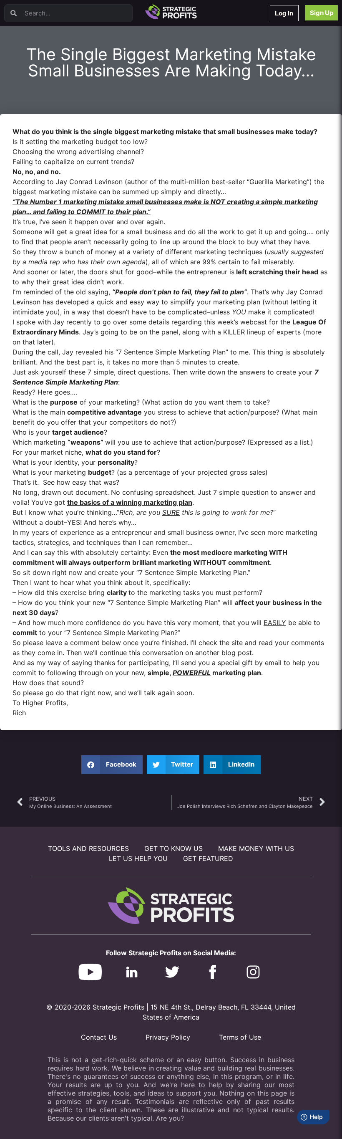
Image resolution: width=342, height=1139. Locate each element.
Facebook (38, 105)
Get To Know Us (173, 848)
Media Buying (43, 148)
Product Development (52, 61)
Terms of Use (240, 1037)
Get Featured (208, 858)
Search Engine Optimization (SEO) (66, 116)
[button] (112, 764)
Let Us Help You (138, 858)
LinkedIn (36, 170)
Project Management (51, 94)
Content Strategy (47, 51)
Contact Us (99, 1037)
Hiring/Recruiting (46, 159)
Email (33, 72)
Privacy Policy (168, 1037)
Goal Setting (41, 127)
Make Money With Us (256, 848)
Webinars (37, 40)
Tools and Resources (88, 848)
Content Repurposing (51, 83)
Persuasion (40, 29)
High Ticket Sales (47, 137)
